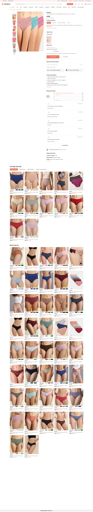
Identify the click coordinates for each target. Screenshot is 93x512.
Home (11, 9)
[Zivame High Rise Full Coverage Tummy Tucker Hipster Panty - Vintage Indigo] (61, 181)
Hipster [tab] (49, 22)
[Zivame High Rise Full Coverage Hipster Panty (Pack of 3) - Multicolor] (32, 181)
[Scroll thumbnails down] (14, 54)
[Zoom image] (30, 31)
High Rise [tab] (54, 22)
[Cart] (82, 4)
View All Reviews (65, 145)
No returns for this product (73, 70)
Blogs (58, 0)
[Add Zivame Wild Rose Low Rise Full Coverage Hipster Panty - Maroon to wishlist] (22, 366)
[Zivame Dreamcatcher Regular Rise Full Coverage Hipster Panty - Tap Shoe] (32, 256)
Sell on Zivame (81, 0)
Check (81, 64)
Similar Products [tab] (14, 169)
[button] (60, 4)
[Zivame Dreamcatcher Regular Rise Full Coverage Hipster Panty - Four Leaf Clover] (76, 491)
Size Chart (56, 51)
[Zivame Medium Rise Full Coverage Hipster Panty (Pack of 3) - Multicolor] (32, 228)
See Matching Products (51, 28)
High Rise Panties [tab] (31, 169)
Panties (14, 9)
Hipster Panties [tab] (22, 169)
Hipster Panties (19, 9)
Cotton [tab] (68, 22)
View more (48, 87)
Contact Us (70, 0)
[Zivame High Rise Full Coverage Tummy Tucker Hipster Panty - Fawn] (46, 181)
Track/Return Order (64, 0)
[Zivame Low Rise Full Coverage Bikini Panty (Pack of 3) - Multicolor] (76, 350)
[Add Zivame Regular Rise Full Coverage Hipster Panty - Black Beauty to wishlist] (37, 436)
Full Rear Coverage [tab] (61, 22)
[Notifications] (75, 4)
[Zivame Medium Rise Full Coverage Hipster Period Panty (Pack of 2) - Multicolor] (76, 181)
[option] (14, 16)
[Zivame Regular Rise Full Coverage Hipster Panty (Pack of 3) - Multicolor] (17, 204)
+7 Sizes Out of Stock (50, 47)
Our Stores (75, 0)
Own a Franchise (87, 0)
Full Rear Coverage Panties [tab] (41, 169)
